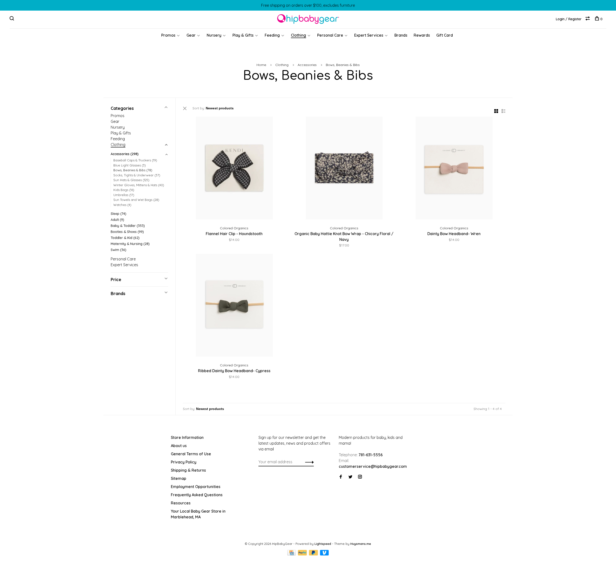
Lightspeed (322, 544)
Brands (400, 35)
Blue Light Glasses (129, 165)
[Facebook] (341, 477)
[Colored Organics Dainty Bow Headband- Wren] (454, 169)
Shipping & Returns (188, 470)
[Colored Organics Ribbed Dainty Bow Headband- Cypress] (234, 306)
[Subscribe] (308, 461)
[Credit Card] (292, 554)
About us (179, 445)
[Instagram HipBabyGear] (360, 477)
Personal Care (330, 35)
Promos (168, 35)
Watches (122, 205)
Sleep (118, 213)
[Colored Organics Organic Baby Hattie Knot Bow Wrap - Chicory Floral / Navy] (344, 169)
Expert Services (368, 35)
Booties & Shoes (127, 232)
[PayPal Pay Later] (314, 554)
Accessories (307, 65)
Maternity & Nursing (130, 244)
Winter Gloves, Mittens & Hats (138, 185)
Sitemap (178, 478)
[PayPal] (303, 554)
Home (261, 65)
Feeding (272, 35)
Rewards (422, 35)
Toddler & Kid (125, 238)
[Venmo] (324, 554)
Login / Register (569, 19)
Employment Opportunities (195, 486)
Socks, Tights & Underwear (136, 175)
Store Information (187, 437)
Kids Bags (123, 190)
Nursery (214, 35)
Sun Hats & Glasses (131, 180)
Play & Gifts (243, 35)
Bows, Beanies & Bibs (343, 65)
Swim (118, 250)
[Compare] (588, 19)
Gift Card (444, 35)
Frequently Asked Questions (197, 494)
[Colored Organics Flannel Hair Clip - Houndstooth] (234, 169)
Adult (117, 220)
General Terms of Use (191, 453)
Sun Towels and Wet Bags (136, 200)
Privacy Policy (183, 462)
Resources (181, 503)
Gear (191, 35)
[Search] (12, 19)
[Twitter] (350, 477)
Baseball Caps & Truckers (135, 160)
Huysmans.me (360, 544)
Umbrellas (123, 195)
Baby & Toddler (128, 226)
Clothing (298, 35)
